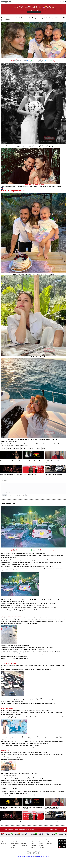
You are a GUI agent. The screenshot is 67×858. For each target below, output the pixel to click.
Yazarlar (41, 843)
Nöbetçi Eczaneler (15, 843)
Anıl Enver (3, 448)
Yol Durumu (54, 834)
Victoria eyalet (50, 795)
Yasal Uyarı (48, 856)
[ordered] (18, 495)
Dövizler (32, 841)
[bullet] (19, 495)
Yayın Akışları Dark (14, 841)
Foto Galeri (41, 840)
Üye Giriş (48, 840)
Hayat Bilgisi (23, 448)
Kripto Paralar (62, 834)
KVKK (37, 856)
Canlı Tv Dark (13, 840)
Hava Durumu (25, 834)
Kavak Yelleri (38, 448)
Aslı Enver (9, 448)
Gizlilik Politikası (29, 856)
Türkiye (44, 795)
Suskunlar (44, 448)
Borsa (2, 834)
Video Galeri (41, 841)
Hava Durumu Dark (5, 840)
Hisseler (41, 834)
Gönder (4, 495)
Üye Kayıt (48, 841)
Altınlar (32, 840)
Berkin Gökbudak (16, 448)
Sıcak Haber (41, 847)
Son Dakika (13, 845)
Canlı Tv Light (3, 843)
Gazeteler (17, 834)
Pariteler (47, 834)
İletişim (23, 856)
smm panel (13, 847)
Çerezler (33, 856)
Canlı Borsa (23, 840)
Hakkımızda (20, 856)
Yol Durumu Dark (4, 841)
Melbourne (19, 795)
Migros (24, 795)
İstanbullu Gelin (31, 448)
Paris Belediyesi (38, 795)
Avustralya (8, 795)
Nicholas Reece (30, 795)
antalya (3, 795)
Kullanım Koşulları (41, 856)
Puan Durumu (34, 834)
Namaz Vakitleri (9, 834)
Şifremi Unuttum (49, 843)
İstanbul (13, 795)
